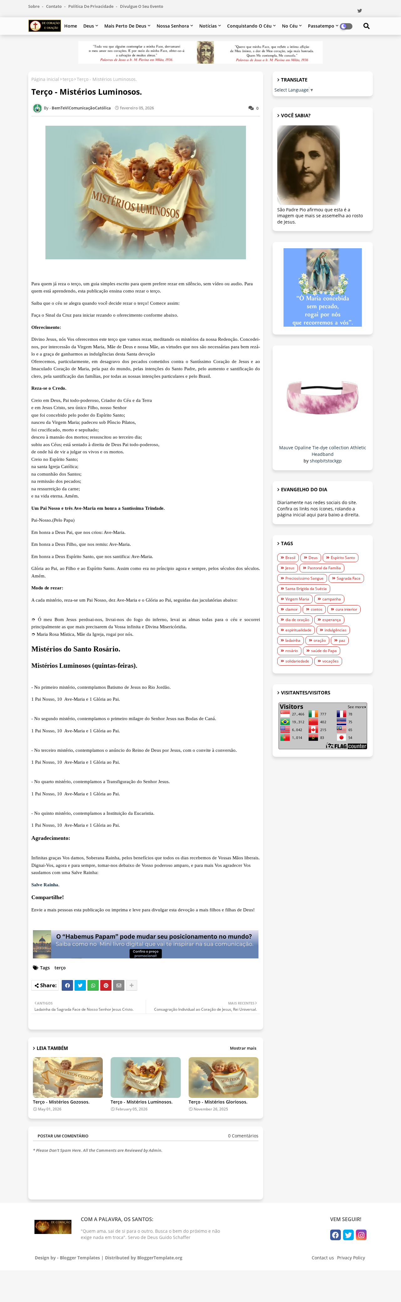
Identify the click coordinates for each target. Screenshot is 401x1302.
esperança (331, 619)
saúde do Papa (324, 650)
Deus (88, 26)
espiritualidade (298, 630)
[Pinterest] (106, 985)
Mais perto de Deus (125, 26)
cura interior (346, 609)
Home (70, 26)
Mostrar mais (243, 1048)
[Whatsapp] (93, 985)
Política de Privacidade (91, 6)
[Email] (118, 985)
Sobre (34, 6)
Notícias (208, 26)
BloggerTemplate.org (159, 1258)
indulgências (335, 630)
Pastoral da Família (324, 568)
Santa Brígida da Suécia (306, 588)
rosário (291, 650)
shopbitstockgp (326, 461)
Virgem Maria (297, 599)
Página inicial (45, 79)
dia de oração (297, 619)
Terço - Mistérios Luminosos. (142, 1101)
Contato (54, 6)
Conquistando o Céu (249, 26)
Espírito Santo (343, 557)
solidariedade (297, 661)
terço (68, 79)
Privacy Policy (351, 1258)
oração (320, 640)
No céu (290, 26)
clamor (291, 609)
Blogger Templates (80, 1258)
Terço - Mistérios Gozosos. (61, 1101)
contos (316, 609)
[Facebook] (67, 985)
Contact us (323, 1258)
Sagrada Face (349, 578)
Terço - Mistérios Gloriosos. (218, 1101)
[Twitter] (80, 985)
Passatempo (321, 26)
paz (342, 640)
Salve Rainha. (45, 884)
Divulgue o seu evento (141, 6)
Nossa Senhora (173, 26)
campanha (331, 599)
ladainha (292, 640)
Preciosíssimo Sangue (304, 578)
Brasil (290, 557)
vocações (330, 661)
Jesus (289, 568)
